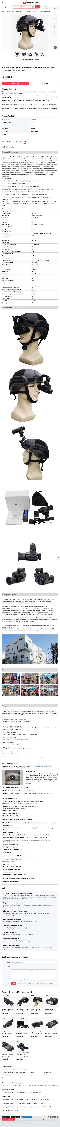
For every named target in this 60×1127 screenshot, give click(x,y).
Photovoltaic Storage (7, 1075)
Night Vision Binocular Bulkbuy (10, 1110)
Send (13, 983)
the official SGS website (38, 766)
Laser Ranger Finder (21, 1072)
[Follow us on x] (50, 1117)
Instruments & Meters (11, 11)
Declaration (46, 1122)
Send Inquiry (15, 83)
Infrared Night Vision (22, 1092)
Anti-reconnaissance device (8, 1072)
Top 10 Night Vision (34, 1107)
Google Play (15, 1117)
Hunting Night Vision (45, 11)
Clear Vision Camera (21, 1107)
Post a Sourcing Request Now (45, 983)
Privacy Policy (54, 1122)
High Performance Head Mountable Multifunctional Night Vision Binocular (22, 1010)
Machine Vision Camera (8, 1103)
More (3, 1113)
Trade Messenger (26, 1117)
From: (8, 962)
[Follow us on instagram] (53, 1117)
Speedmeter (47, 1075)
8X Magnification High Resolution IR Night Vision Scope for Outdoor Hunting (51, 1033)
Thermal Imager (36, 823)
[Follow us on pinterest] (57, 1117)
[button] (2, 2)
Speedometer (52, 823)
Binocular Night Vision (8, 1092)
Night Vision (36, 11)
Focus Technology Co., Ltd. (19, 1122)
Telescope (22, 823)
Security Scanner (45, 1099)
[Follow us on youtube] (55, 1117)
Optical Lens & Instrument (24, 11)
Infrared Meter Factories (22, 1099)
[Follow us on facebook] (48, 1117)
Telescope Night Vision (35, 1092)
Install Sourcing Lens (9, 1119)
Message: (8, 970)
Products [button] (16, 7)
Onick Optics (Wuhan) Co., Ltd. (12, 70)
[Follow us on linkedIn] (43, 1119)
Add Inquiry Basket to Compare (30, 60)
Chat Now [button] (45, 83)
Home (3, 11)
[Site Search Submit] (37, 6)
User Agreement (38, 1122)
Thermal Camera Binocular (24, 1103)
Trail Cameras (44, 823)
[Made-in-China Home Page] (30, 2)
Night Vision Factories (8, 1099)
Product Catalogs (23, 1069)
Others (3, 1078)
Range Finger (15, 823)
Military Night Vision (38, 1103)
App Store (5, 1117)
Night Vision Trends (46, 1107)
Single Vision (35, 1099)
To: (9, 966)
